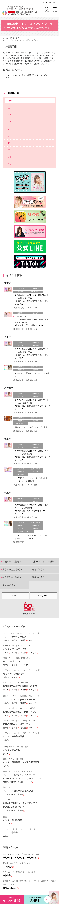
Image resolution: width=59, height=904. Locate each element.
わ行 (9, 164)
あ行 (10, 100)
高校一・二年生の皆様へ (43, 561)
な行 (9, 129)
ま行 (9, 143)
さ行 (9, 115)
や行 (9, 150)
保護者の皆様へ (39, 577)
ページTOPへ (44, 595)
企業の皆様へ (8, 585)
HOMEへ (15, 595)
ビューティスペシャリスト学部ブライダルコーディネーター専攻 (30, 76)
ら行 (9, 157)
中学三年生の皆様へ (11, 577)
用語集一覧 (13, 93)
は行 (9, 136)
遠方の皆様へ (38, 569)
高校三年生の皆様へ (11, 561)
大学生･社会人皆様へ (12, 569)
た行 (9, 122)
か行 (9, 108)
